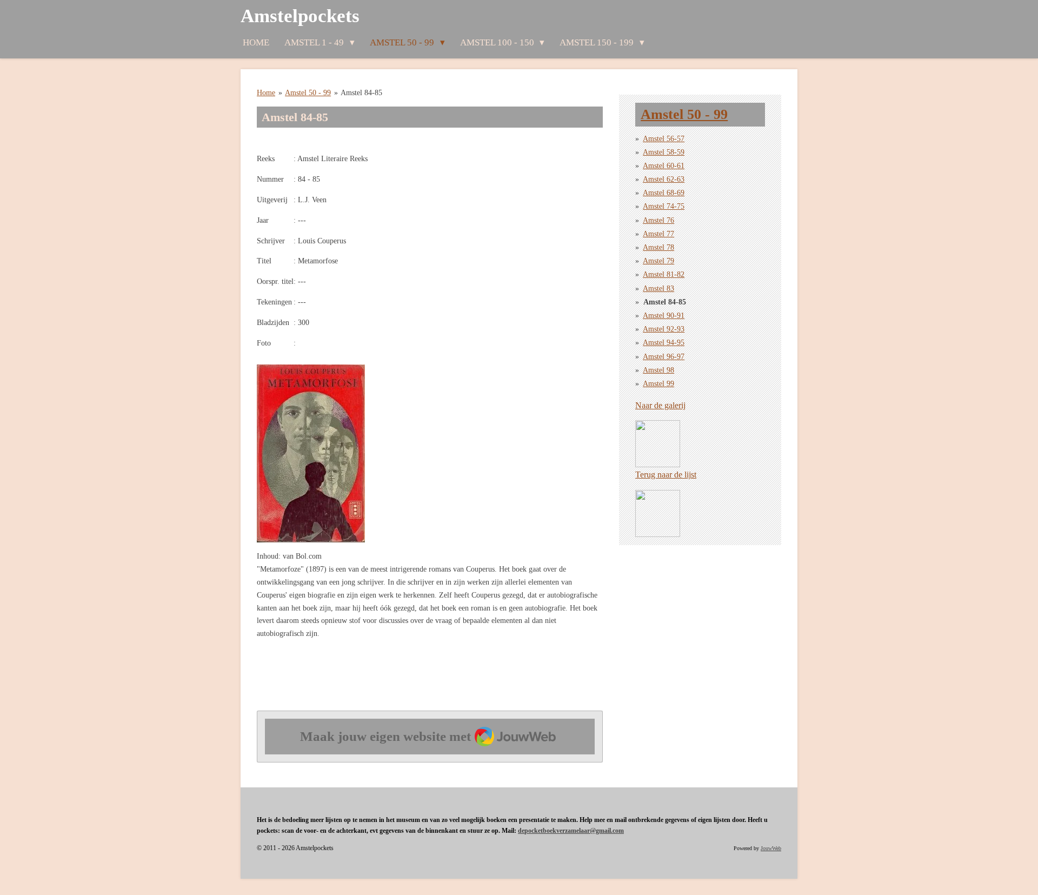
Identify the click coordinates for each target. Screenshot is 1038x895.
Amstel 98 (658, 370)
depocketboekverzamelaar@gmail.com (571, 830)
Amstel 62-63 (663, 179)
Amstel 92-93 (663, 329)
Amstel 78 (658, 247)
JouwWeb (771, 848)
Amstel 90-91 (663, 315)
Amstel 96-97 (663, 357)
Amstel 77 (658, 234)
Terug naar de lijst (665, 474)
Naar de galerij (660, 405)
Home (266, 93)
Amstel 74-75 (663, 206)
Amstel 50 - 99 (308, 93)
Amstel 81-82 (663, 274)
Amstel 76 (658, 220)
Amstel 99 (658, 384)
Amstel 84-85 (361, 93)
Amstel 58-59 (663, 152)
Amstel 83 (658, 288)
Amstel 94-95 (663, 343)
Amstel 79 (658, 261)
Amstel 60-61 (663, 166)
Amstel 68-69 (663, 193)
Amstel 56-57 (663, 139)
